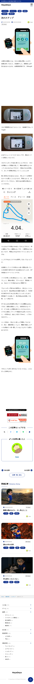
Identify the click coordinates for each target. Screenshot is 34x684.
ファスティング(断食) (12, 617)
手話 (7, 639)
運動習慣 (11, 13)
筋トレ (7, 656)
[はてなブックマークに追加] (17, 432)
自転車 (7, 659)
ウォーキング (10, 646)
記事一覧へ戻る (17, 475)
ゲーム (5, 608)
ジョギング (5, 11)
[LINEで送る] (23, 432)
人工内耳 (8, 636)
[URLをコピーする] (29, 432)
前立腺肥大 (9, 620)
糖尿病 (25, 11)
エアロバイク (9, 648)
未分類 (5, 630)
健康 (20, 11)
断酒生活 (8, 623)
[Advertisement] (17, 85)
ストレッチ (9, 654)
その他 (5, 605)
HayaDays (6, 5)
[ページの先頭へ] (30, 679)
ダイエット (13, 11)
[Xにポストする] (4, 432)
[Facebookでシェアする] (11, 432)
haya (17, 457)
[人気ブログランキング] (23, 415)
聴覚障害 (4, 13)
